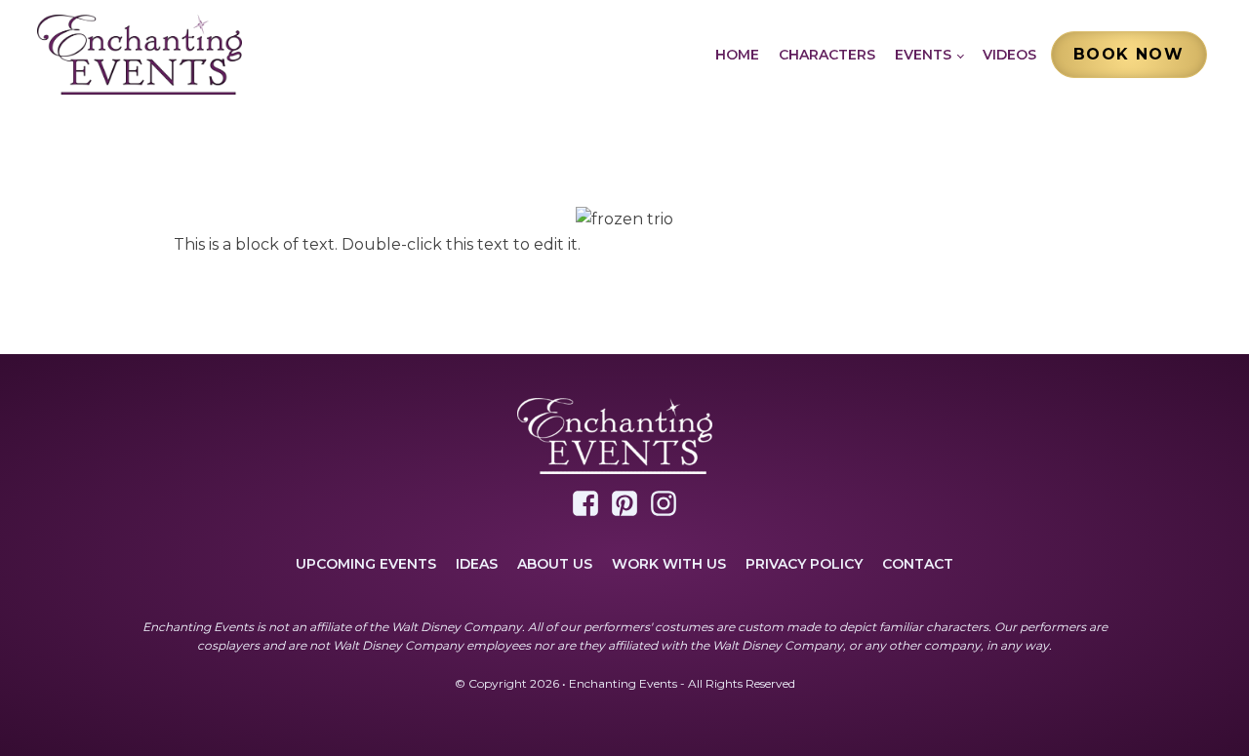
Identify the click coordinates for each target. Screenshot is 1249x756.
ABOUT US (554, 564)
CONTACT (917, 564)
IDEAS (477, 564)
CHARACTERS (827, 54)
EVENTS (923, 54)
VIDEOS (1009, 54)
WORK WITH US (669, 564)
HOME (737, 54)
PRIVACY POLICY (804, 564)
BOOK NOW (1128, 54)
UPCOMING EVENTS (366, 564)
